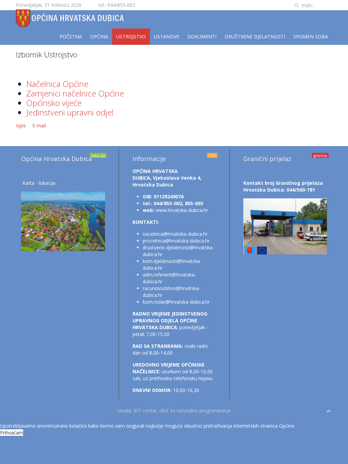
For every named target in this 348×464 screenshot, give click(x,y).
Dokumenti (201, 36)
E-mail (39, 125)
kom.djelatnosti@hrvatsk (170, 261)
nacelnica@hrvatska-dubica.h (174, 234)
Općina (99, 36)
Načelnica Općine (57, 83)
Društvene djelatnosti (255, 36)
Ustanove (166, 36)
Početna (70, 36)
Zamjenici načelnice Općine (75, 93)
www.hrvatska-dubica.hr (182, 210)
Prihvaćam (11, 432)
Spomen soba (310, 36)
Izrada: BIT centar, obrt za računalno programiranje (174, 410)
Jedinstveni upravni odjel (70, 112)
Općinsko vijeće (54, 102)
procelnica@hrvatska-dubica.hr (176, 240)
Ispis (21, 125)
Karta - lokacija (38, 183)
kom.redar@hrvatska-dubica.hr (176, 302)
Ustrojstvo (131, 36)
